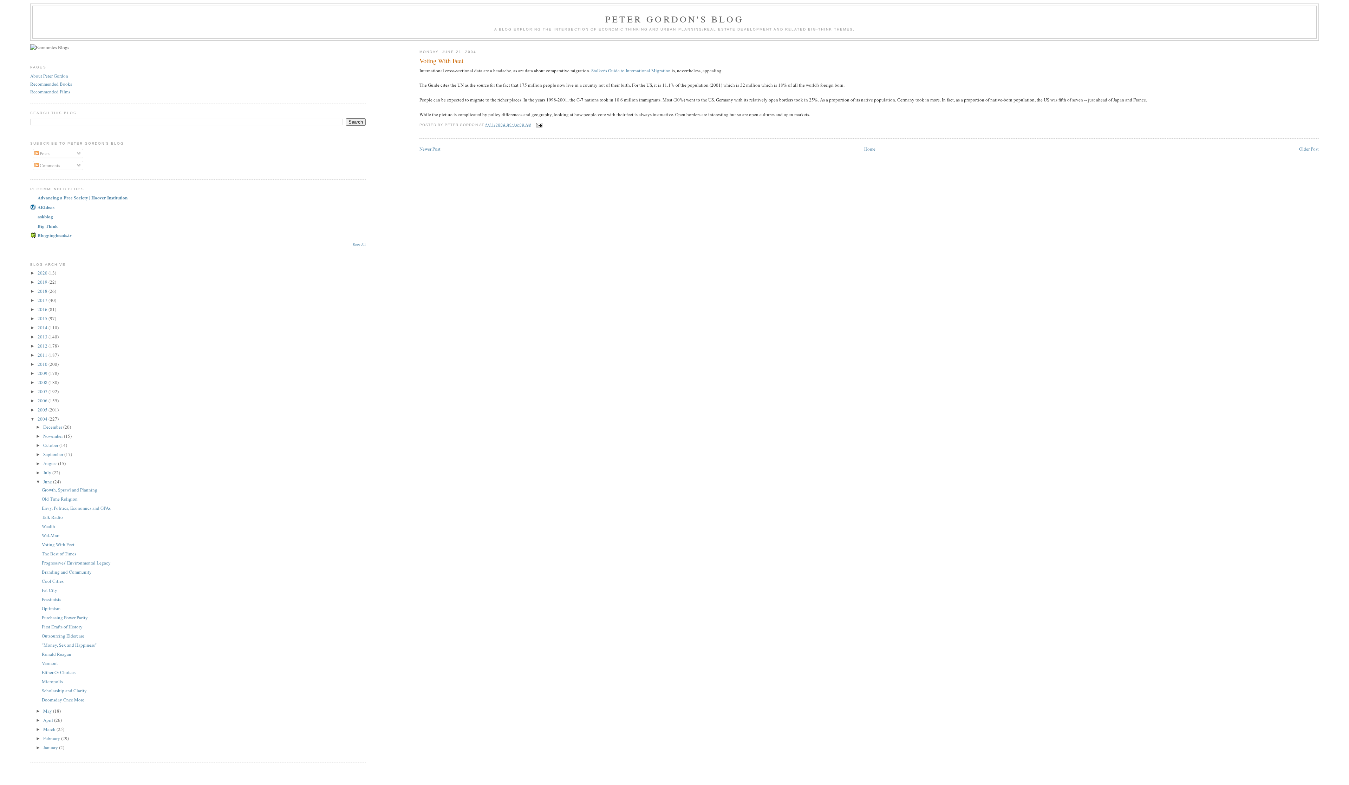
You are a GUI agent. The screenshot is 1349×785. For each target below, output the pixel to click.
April (48, 720)
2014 (43, 327)
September (53, 454)
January (51, 747)
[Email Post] (539, 125)
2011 (43, 355)
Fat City (49, 590)
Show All (359, 244)
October (51, 445)
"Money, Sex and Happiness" (69, 645)
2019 (43, 282)
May (48, 711)
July (47, 472)
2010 (43, 364)
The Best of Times (59, 553)
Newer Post (430, 149)
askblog (45, 216)
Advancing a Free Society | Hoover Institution (83, 197)
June (48, 482)
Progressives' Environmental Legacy (76, 563)
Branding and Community (67, 572)
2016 (43, 309)
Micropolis (52, 681)
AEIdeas (46, 207)
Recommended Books (51, 84)
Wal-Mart (51, 535)
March (50, 729)
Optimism (51, 608)
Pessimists (51, 599)
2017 (43, 300)
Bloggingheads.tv (55, 235)
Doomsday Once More (63, 700)
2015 (43, 318)
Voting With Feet (58, 544)
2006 (43, 400)
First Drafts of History (62, 627)
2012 (43, 346)
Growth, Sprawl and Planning (69, 490)
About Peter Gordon (49, 76)
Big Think (48, 226)
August (50, 463)
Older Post (1309, 149)
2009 (43, 373)
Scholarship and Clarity (64, 690)
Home (869, 149)
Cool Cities (53, 581)
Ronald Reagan (56, 654)
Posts (44, 153)
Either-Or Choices (59, 672)
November (53, 436)
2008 (43, 382)
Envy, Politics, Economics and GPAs (76, 508)
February (52, 738)
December (53, 427)
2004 (43, 419)
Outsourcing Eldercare (63, 636)
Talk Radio (52, 517)
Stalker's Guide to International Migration (631, 70)
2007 (43, 391)
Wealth (48, 526)
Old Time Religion (60, 499)
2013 (43, 337)
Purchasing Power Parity (65, 617)
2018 (43, 291)
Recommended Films (50, 91)
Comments (49, 165)
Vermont (50, 663)
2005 (43, 410)
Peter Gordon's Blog (674, 19)
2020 (43, 273)
